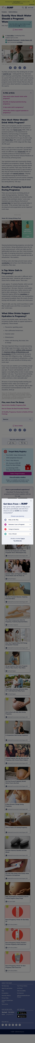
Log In (23, 538)
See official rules (18, 540)
